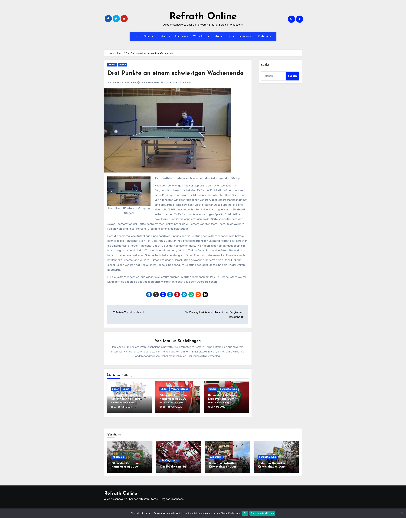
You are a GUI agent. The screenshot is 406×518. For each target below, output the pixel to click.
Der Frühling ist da (173, 466)
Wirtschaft (200, 36)
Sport (122, 64)
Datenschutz (266, 36)
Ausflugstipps (169, 460)
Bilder (147, 36)
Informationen (223, 36)
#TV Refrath (187, 82)
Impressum (245, 36)
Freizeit (163, 36)
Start (135, 36)
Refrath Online (203, 17)
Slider (112, 64)
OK (244, 513)
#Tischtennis (171, 82)
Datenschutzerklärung (262, 513)
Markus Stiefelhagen (124, 82)
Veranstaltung (179, 389)
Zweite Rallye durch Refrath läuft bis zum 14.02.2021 (125, 399)
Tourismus (181, 36)
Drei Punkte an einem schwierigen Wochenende (175, 73)
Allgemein (118, 457)
